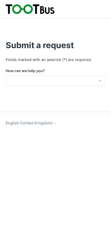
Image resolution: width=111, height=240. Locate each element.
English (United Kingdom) (29, 123)
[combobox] (56, 81)
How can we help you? (25, 70)
